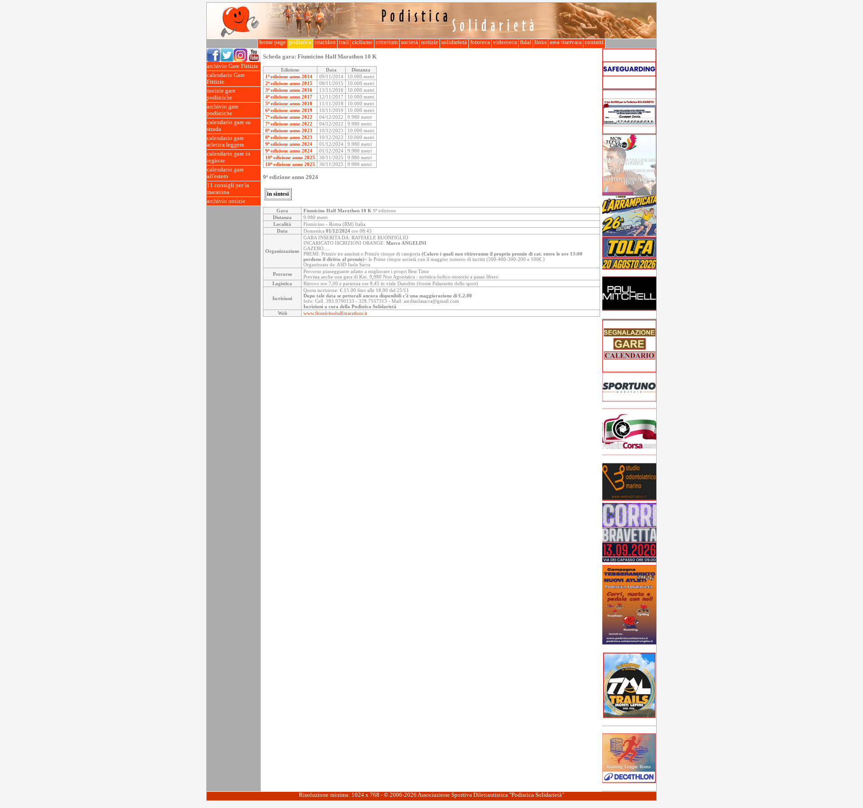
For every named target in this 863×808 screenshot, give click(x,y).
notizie (430, 42)
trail (344, 42)
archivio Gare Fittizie (232, 66)
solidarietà (454, 42)
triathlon (325, 42)
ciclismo (362, 42)
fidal (526, 42)
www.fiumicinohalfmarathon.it (335, 313)
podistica (300, 42)
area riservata (565, 42)
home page (272, 42)
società (409, 42)
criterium (386, 42)
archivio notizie (226, 201)
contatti (594, 42)
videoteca (505, 42)
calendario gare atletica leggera (225, 141)
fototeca (480, 42)
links (540, 42)
